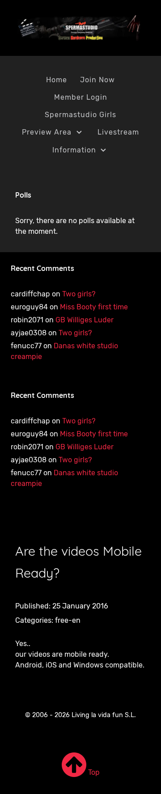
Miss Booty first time (94, 307)
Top (93, 772)
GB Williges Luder (84, 320)
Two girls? (78, 294)
